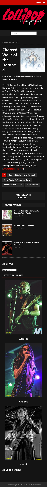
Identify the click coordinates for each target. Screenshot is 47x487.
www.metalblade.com (13, 168)
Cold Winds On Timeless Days (17, 180)
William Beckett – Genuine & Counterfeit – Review (26, 212)
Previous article (23, 195)
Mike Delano (32, 184)
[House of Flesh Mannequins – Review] (7, 253)
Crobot (23, 401)
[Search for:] (24, 33)
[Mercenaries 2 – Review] (7, 234)
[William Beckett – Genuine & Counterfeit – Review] (7, 217)
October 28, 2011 (11, 42)
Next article (23, 198)
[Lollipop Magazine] (23, 16)
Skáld (23, 464)
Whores (23, 338)
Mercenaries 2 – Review (24, 225)
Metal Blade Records (13, 184)
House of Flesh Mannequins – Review (26, 243)
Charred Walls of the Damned (22, 175)
